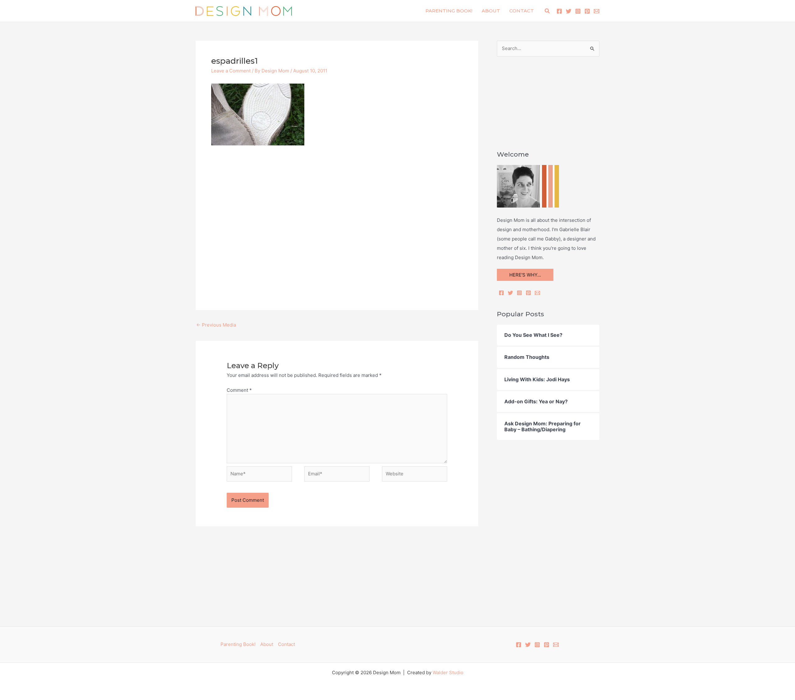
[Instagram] (578, 11)
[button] (547, 11)
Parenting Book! (448, 11)
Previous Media (216, 325)
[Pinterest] (587, 11)
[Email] (537, 292)
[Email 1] (596, 11)
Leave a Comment (231, 71)
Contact (521, 11)
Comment (239, 390)
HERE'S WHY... (525, 275)
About (491, 11)
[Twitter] (568, 11)
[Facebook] (559, 11)
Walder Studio (448, 672)
